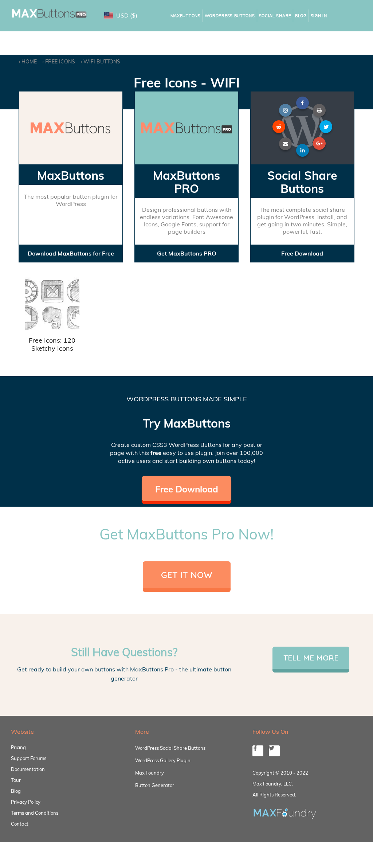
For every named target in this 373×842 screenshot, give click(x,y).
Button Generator (154, 785)
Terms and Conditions (34, 813)
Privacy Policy (25, 802)
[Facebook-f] (257, 750)
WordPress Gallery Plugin (163, 760)
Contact (19, 824)
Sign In (319, 15)
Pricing (18, 747)
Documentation (28, 769)
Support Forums (28, 758)
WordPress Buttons (230, 15)
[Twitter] (274, 750)
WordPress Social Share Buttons (170, 748)
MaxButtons (185, 15)
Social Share (275, 15)
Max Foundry (149, 773)
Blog (301, 15)
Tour (16, 780)
